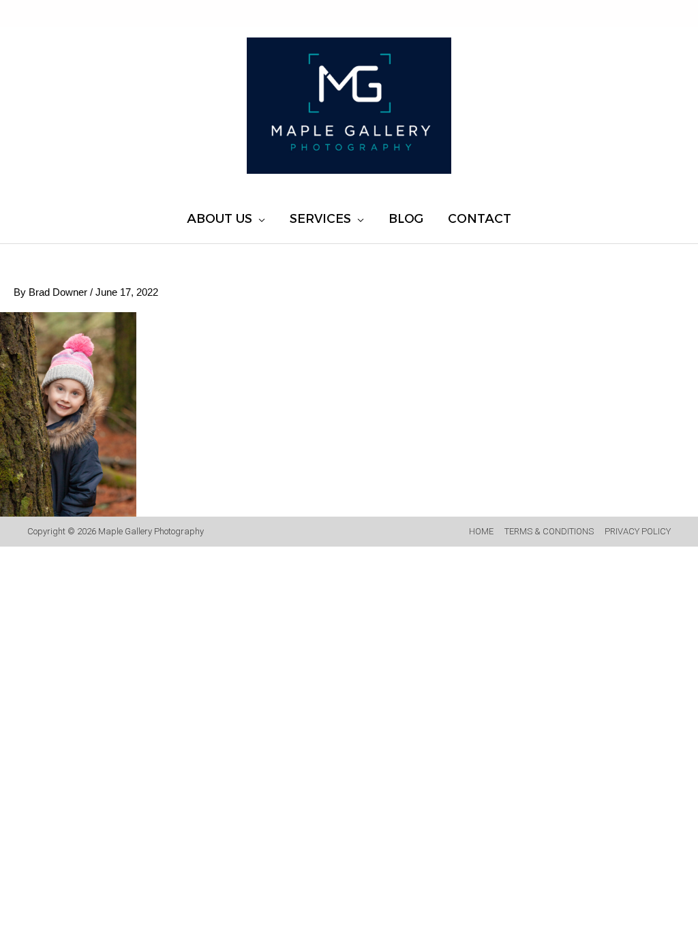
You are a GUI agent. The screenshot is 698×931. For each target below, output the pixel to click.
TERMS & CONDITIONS (549, 531)
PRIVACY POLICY (638, 531)
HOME (481, 531)
